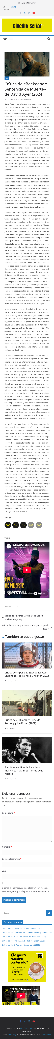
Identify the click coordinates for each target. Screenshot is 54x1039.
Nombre (7, 846)
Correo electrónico (11, 859)
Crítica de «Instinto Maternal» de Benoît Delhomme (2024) (24, 617)
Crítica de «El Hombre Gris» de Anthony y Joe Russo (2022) (22, 721)
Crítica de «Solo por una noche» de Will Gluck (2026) (24, 937)
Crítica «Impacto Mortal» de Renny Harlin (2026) (22, 928)
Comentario (8, 813)
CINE (7, 78)
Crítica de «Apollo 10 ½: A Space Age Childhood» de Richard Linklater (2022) (27, 674)
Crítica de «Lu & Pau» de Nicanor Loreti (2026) (21, 945)
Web (4, 871)
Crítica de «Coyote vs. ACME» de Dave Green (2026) (23, 941)
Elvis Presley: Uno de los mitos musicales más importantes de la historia (24, 770)
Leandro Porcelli (25, 100)
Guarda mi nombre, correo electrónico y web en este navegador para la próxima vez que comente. (25, 890)
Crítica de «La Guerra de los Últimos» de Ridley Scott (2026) (26, 932)
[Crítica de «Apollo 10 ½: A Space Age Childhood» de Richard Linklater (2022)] (27, 644)
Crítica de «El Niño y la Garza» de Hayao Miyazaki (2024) (25, 627)
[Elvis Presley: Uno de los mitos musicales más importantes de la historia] (27, 739)
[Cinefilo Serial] (5, 39)
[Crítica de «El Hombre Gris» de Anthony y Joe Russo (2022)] (27, 691)
